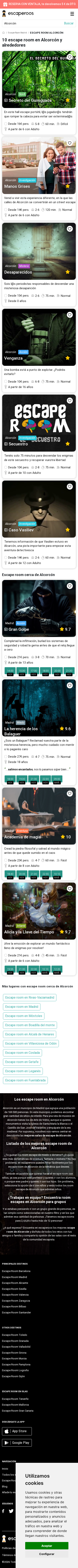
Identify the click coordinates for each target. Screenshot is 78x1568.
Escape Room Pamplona (16, 1364)
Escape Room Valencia (15, 1294)
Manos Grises (17, 186)
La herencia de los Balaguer (21, 731)
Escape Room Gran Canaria (17, 1410)
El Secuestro (16, 444)
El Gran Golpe (16, 629)
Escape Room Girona (14, 1352)
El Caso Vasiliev (19, 530)
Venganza (13, 358)
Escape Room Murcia (14, 1358)
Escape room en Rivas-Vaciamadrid (29, 997)
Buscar (69, 23)
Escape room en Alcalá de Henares (29, 1034)
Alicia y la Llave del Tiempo (29, 932)
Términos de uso (12, 1555)
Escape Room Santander (16, 1312)
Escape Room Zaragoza (16, 1300)
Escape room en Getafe (22, 1062)
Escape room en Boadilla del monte (30, 1025)
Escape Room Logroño (15, 1370)
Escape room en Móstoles (23, 1016)
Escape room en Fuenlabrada (25, 1080)
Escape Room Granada (15, 1340)
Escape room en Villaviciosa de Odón (31, 1043)
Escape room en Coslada (22, 1053)
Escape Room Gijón (13, 1376)
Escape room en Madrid (21, 1007)
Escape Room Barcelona (16, 1271)
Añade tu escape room (15, 1492)
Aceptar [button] (46, 1545)
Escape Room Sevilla (14, 1288)
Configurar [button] (46, 1554)
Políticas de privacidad (15, 1548)
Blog (4, 1486)
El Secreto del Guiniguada (28, 100)
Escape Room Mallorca (15, 1404)
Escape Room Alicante (15, 1282)
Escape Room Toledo (14, 1334)
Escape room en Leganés (23, 1071)
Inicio (5, 1468)
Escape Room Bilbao (14, 1306)
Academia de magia (22, 837)
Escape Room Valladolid (16, 1346)
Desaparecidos (18, 272)
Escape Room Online (14, 1480)
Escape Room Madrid (17, 33)
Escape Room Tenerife (15, 1398)
